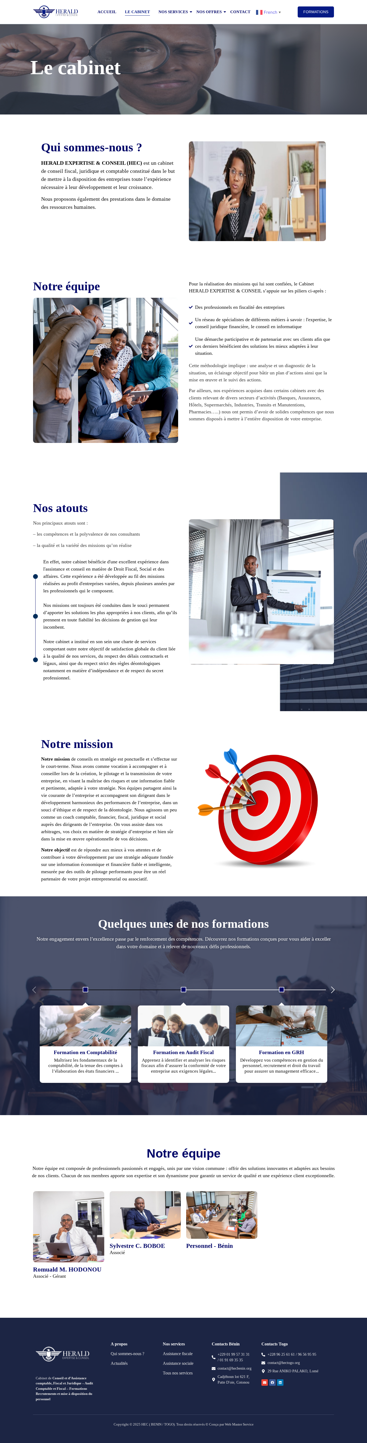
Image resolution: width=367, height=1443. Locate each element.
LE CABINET (137, 12)
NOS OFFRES (209, 12)
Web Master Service (239, 1424)
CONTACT (240, 12)
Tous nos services (178, 1373)
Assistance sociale (178, 1363)
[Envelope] (264, 1382)
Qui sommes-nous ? (127, 1353)
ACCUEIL (107, 12)
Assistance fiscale (178, 1353)
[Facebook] (272, 1382)
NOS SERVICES (173, 12)
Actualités (119, 1363)
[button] (333, 990)
